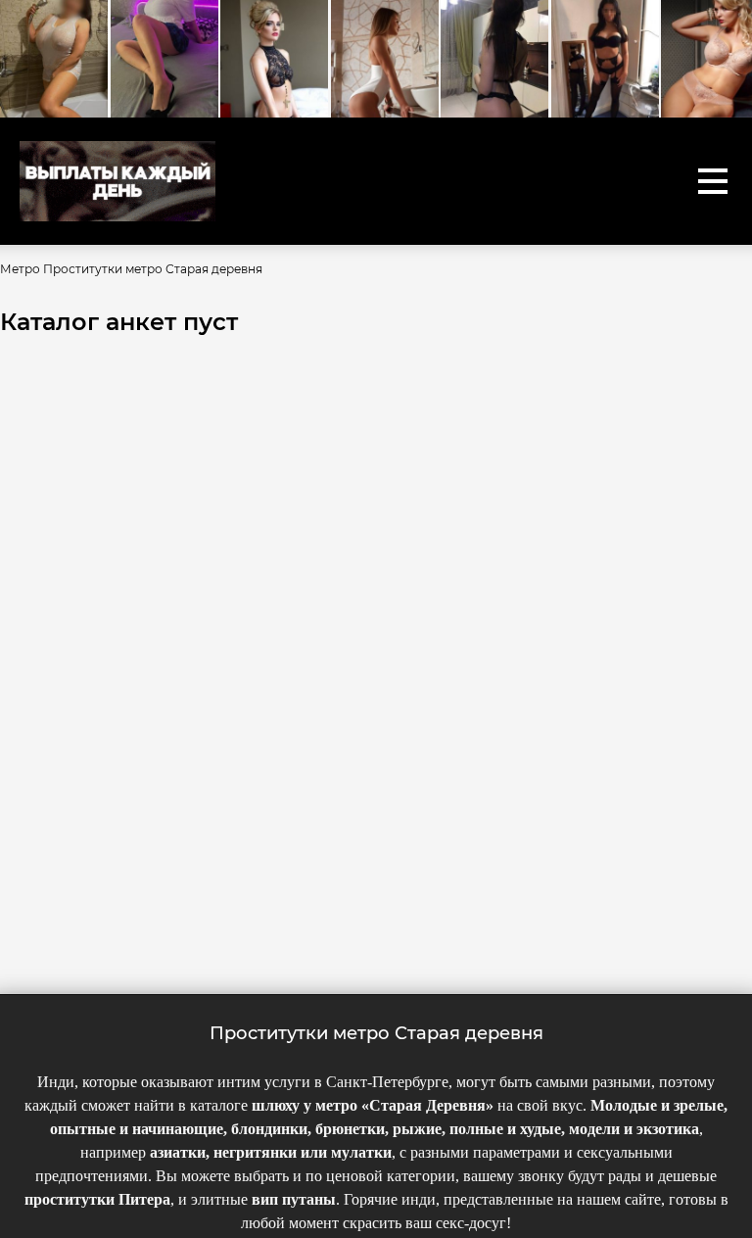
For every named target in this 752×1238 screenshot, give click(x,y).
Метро (20, 269)
